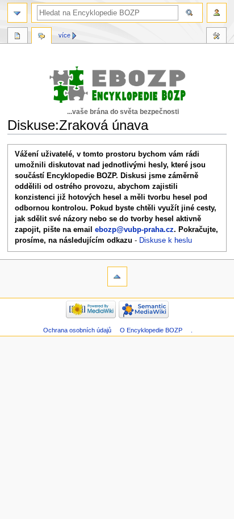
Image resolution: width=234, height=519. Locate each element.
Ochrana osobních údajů (77, 330)
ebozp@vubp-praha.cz (134, 230)
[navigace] (17, 13)
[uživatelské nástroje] (217, 13)
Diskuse (41, 37)
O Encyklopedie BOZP (151, 330)
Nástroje (216, 37)
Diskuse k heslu (165, 240)
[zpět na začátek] (117, 276)
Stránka (17, 37)
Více (64, 35)
